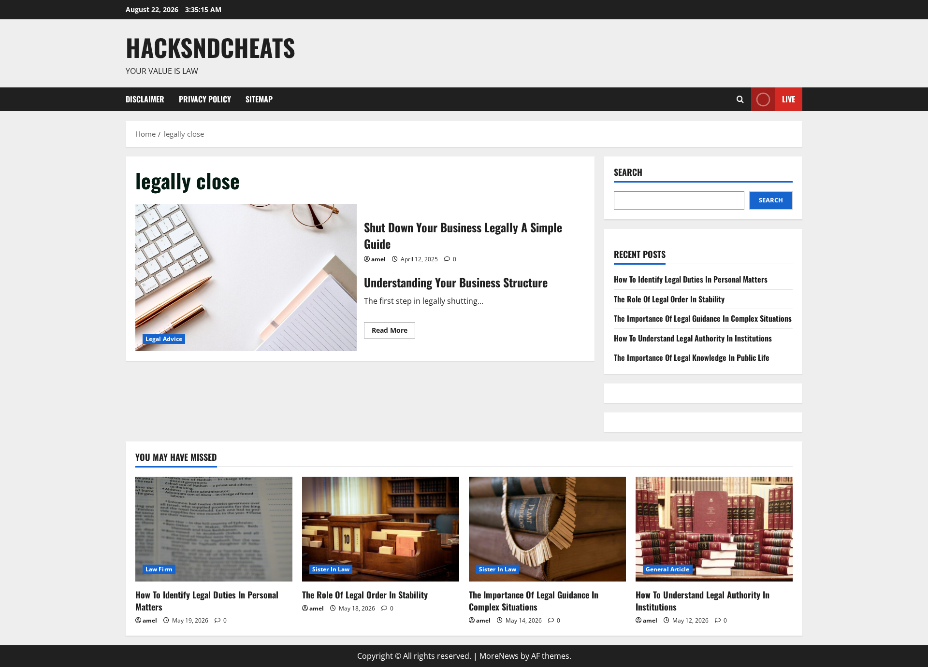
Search (628, 172)
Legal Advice (163, 339)
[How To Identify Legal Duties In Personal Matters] (213, 529)
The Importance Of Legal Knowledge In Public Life (691, 357)
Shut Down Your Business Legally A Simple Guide (246, 277)
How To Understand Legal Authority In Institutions (693, 338)
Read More (393, 332)
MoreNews (499, 656)
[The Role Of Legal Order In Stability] (380, 529)
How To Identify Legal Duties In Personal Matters (691, 279)
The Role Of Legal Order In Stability (669, 299)
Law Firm (159, 569)
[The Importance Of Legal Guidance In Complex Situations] (547, 529)
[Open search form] (740, 99)
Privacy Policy (205, 99)
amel (378, 259)
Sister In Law (330, 569)
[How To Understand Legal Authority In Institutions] (714, 529)
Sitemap (259, 99)
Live (788, 98)
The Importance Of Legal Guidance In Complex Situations (703, 318)
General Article (668, 569)
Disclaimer (145, 99)
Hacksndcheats (210, 47)
